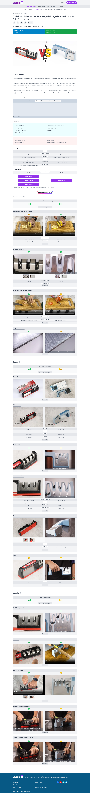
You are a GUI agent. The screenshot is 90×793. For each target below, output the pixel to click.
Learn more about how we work (61, 777)
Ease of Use (56, 100)
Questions (60, 6)
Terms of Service (39, 782)
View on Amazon (28, 176)
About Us (15, 782)
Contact (15, 784)
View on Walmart (29, 184)
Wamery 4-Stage (50, 30)
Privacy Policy (38, 784)
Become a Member (71, 2)
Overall (37, 100)
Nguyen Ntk (29, 26)
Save (31, 22)
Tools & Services (51, 6)
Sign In (62, 2)
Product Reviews (31, 6)
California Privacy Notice (41, 787)
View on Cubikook (28, 180)
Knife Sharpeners (16, 13)
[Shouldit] (18, 776)
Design (50, 100)
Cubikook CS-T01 (18, 30)
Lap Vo (21, 26)
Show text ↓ (45, 244)
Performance (44, 100)
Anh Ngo (16, 26)
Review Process (17, 787)
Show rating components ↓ (45, 207)
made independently (37, 9)
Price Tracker (41, 6)
